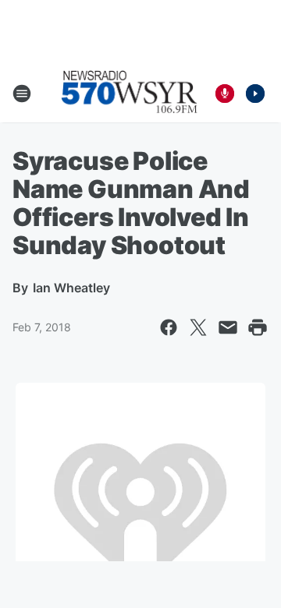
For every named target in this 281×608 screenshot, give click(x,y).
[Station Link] (129, 93)
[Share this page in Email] (228, 327)
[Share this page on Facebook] (169, 327)
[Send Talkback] (224, 93)
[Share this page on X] (198, 327)
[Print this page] (258, 327)
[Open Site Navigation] (21, 93)
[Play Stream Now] (255, 93)
